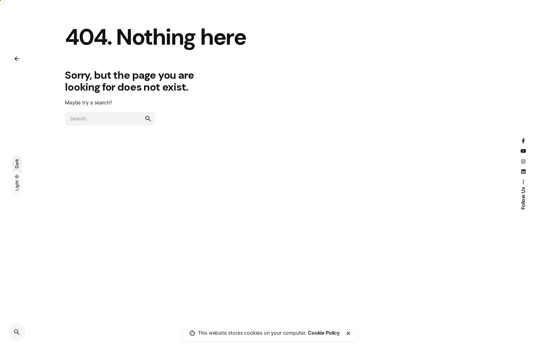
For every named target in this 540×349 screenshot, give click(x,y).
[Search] (17, 332)
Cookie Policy (324, 333)
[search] (148, 119)
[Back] (17, 58)
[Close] (348, 333)
